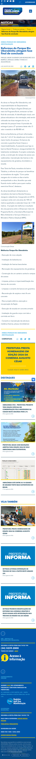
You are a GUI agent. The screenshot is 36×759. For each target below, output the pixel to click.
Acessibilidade (30, 2)
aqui (16, 651)
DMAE (4, 42)
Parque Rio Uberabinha (16, 42)
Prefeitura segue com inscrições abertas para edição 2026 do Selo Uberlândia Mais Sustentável (16, 447)
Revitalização (7, 44)
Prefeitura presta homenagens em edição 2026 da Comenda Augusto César (18, 355)
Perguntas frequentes (9, 724)
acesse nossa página (9, 735)
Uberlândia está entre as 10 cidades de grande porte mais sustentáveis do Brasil (18, 485)
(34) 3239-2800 (10, 648)
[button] (30, 11)
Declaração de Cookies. (16, 751)
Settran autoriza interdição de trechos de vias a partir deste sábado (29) (18, 571)
